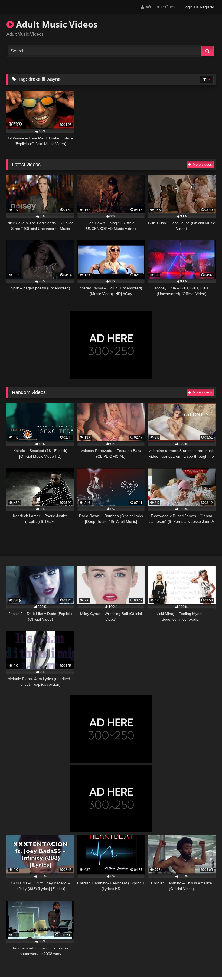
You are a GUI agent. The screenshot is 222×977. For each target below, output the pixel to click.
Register (207, 7)
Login (188, 7)
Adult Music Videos (56, 24)
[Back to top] (205, 961)
